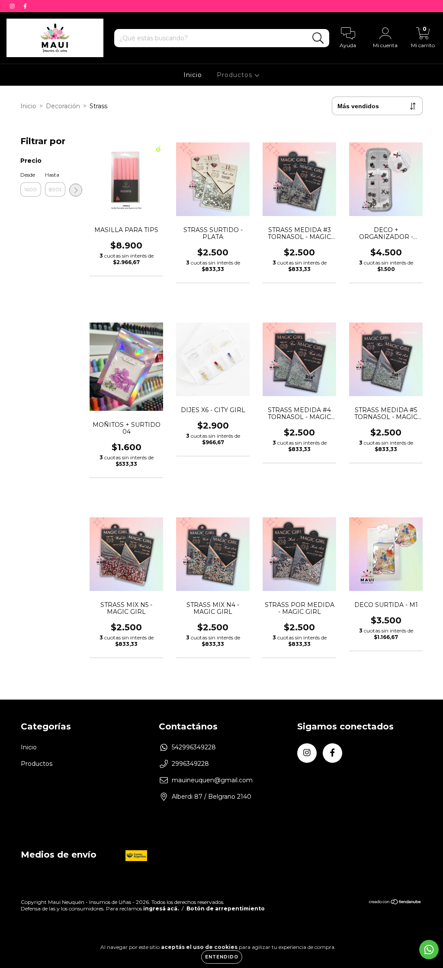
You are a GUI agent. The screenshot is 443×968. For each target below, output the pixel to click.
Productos (235, 75)
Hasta (52, 174)
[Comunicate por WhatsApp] (429, 949)
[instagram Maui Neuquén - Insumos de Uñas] (12, 6)
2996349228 (190, 764)
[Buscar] (318, 38)
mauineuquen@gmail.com (212, 780)
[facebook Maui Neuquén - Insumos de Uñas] (25, 6)
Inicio (192, 75)
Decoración (63, 106)
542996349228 (194, 747)
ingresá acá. (161, 908)
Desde (27, 174)
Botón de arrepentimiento (225, 908)
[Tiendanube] (395, 903)
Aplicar (75, 190)
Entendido (221, 957)
